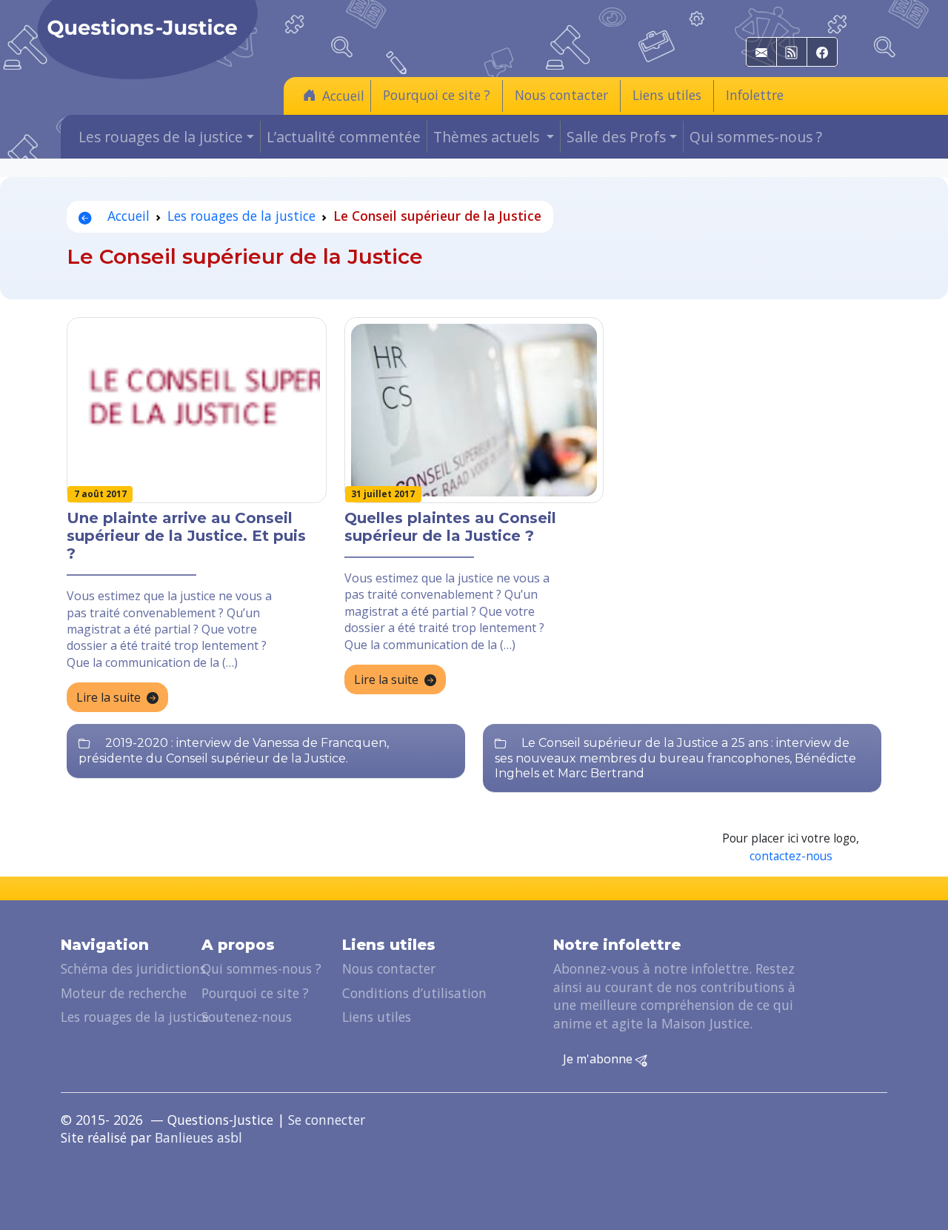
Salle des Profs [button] (616, 137)
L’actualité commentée (344, 137)
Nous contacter (561, 95)
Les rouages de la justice (241, 216)
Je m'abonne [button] (599, 1059)
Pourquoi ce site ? (436, 95)
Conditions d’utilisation (414, 993)
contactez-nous (791, 856)
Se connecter (326, 1119)
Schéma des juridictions (133, 968)
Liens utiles (666, 95)
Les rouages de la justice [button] (161, 137)
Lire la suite (108, 697)
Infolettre (755, 95)
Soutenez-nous (246, 1016)
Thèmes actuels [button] (488, 137)
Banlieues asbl (198, 1137)
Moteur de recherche (124, 993)
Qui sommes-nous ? (756, 137)
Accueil (343, 95)
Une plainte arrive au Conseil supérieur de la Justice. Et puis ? (186, 535)
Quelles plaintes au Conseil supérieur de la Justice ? (450, 527)
